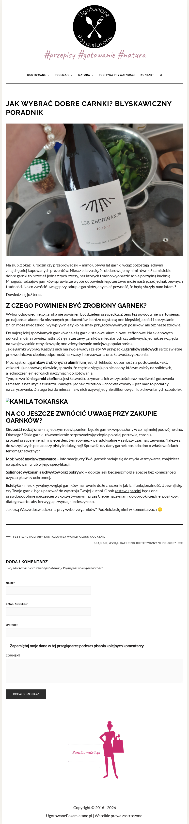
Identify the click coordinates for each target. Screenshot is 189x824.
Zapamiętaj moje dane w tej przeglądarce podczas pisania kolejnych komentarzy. (77, 645)
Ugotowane (37, 75)
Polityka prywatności (117, 75)
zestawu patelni (128, 490)
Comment (13, 655)
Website (12, 625)
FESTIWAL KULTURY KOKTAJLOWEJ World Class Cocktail (59, 536)
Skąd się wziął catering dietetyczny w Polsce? (135, 543)
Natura (84, 75)
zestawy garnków (85, 338)
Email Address (17, 604)
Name (10, 583)
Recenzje (62, 75)
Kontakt (147, 75)
